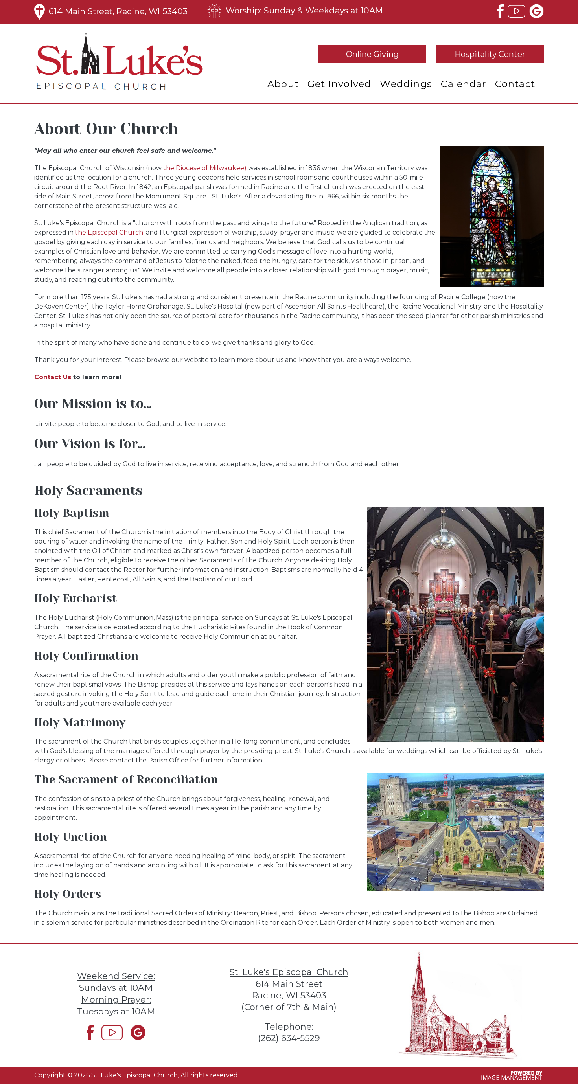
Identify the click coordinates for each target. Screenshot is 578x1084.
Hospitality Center (490, 54)
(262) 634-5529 (289, 1038)
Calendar (463, 84)
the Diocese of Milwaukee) (205, 168)
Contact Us (52, 377)
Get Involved (339, 84)
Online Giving (372, 54)
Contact (515, 84)
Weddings (406, 84)
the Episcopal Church (109, 232)
